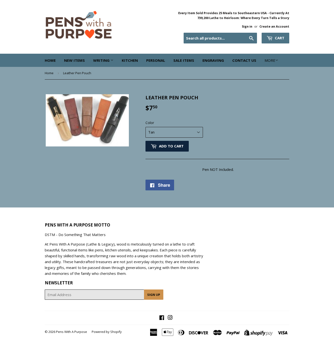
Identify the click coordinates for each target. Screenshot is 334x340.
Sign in (247, 26)
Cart (279, 37)
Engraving (213, 60)
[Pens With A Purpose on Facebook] (161, 318)
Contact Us (244, 60)
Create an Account (274, 26)
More (270, 60)
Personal (155, 60)
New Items (74, 60)
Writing (102, 60)
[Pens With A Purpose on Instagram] (170, 318)
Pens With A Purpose (71, 332)
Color (149, 122)
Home (50, 60)
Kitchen (130, 60)
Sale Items (183, 60)
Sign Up (153, 294)
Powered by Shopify (107, 332)
